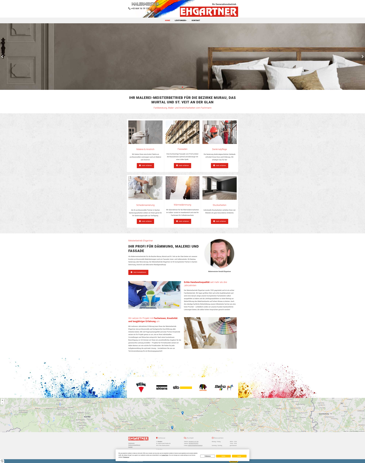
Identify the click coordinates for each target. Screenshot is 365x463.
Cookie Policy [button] (164, 455)
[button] (145, 165)
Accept (239, 456)
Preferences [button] (126, 457)
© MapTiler (346, 431)
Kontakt (196, 20)
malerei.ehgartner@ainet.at (195, 445)
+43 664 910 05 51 (193, 443)
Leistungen (180, 20)
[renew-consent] (2, 461)
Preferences (208, 456)
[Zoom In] (2, 400)
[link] (180, 20)
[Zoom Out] (2, 403)
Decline (223, 456)
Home (167, 20)
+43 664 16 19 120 (140, 8)
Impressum (131, 443)
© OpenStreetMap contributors (357, 431)
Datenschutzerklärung (134, 445)
